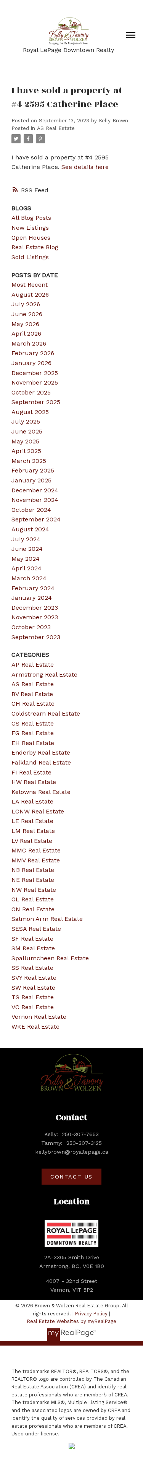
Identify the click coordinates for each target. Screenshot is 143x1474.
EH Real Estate (32, 743)
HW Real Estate (33, 782)
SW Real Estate (33, 987)
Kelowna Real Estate (41, 791)
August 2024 (30, 529)
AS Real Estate (56, 128)
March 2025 (28, 460)
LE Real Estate (32, 821)
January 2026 (31, 363)
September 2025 (35, 402)
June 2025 (26, 431)
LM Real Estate (33, 830)
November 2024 (34, 499)
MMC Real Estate (36, 850)
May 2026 (25, 324)
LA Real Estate (32, 801)
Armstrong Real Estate (44, 674)
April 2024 (26, 568)
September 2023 (35, 637)
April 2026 (26, 333)
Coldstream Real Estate (45, 713)
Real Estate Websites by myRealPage (71, 1321)
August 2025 (30, 412)
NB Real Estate (32, 869)
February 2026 (32, 353)
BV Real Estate (32, 694)
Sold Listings (30, 257)
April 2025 (26, 451)
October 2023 (31, 627)
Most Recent (29, 284)
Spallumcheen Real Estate (50, 958)
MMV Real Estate (35, 860)
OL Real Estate (32, 899)
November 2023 (34, 617)
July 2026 (25, 304)
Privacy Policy (91, 1314)
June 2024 (27, 548)
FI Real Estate (31, 772)
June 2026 (26, 314)
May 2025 (25, 441)
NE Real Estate (32, 879)
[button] (71, 1177)
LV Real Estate (31, 840)
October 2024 (31, 509)
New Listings (30, 227)
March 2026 (28, 343)
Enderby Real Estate (40, 752)
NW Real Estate (33, 889)
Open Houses (30, 237)
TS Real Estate (32, 997)
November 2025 (34, 382)
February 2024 (33, 588)
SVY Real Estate (33, 977)
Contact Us (71, 1177)
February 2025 (32, 470)
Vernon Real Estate (38, 1016)
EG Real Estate (32, 733)
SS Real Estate (32, 967)
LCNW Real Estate (37, 811)
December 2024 (34, 490)
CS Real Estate (32, 723)
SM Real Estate (33, 948)
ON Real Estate (33, 909)
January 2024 (31, 597)
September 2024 (36, 519)
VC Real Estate (32, 1007)
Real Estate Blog (34, 247)
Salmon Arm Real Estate (47, 918)
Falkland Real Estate (41, 762)
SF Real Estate (32, 938)
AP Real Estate (32, 664)
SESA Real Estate (36, 928)
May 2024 (25, 558)
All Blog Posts (31, 217)
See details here (85, 166)
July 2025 (25, 421)
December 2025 (34, 373)
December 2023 (34, 607)
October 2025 (31, 392)
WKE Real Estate (35, 1026)
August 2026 (30, 294)
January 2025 (31, 480)
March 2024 (29, 578)
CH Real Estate (33, 703)
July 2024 (25, 539)
